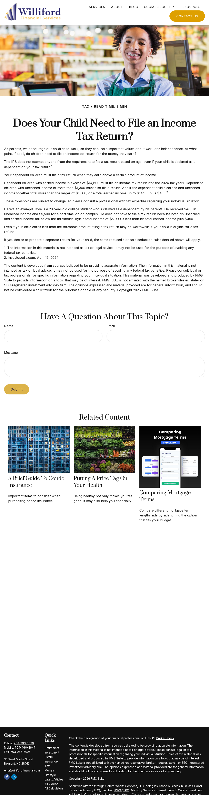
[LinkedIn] (14, 777)
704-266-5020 (24, 743)
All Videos (51, 784)
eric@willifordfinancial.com (22, 770)
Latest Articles (54, 779)
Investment (52, 752)
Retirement (52, 748)
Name (8, 326)
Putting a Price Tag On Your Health (100, 482)
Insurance (51, 761)
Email (111, 326)
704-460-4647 (25, 747)
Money (49, 770)
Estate (49, 757)
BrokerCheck (165, 738)
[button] (97, 6)
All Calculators (54, 788)
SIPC (126, 790)
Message (11, 352)
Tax (47, 766)
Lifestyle (50, 775)
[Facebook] (7, 777)
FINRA (118, 790)
